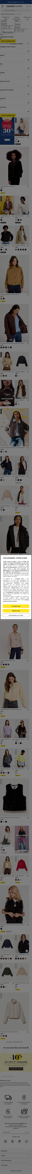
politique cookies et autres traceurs (16, 600)
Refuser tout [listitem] (16, 611)
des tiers (16, 581)
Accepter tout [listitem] (16, 606)
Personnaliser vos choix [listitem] (16, 615)
